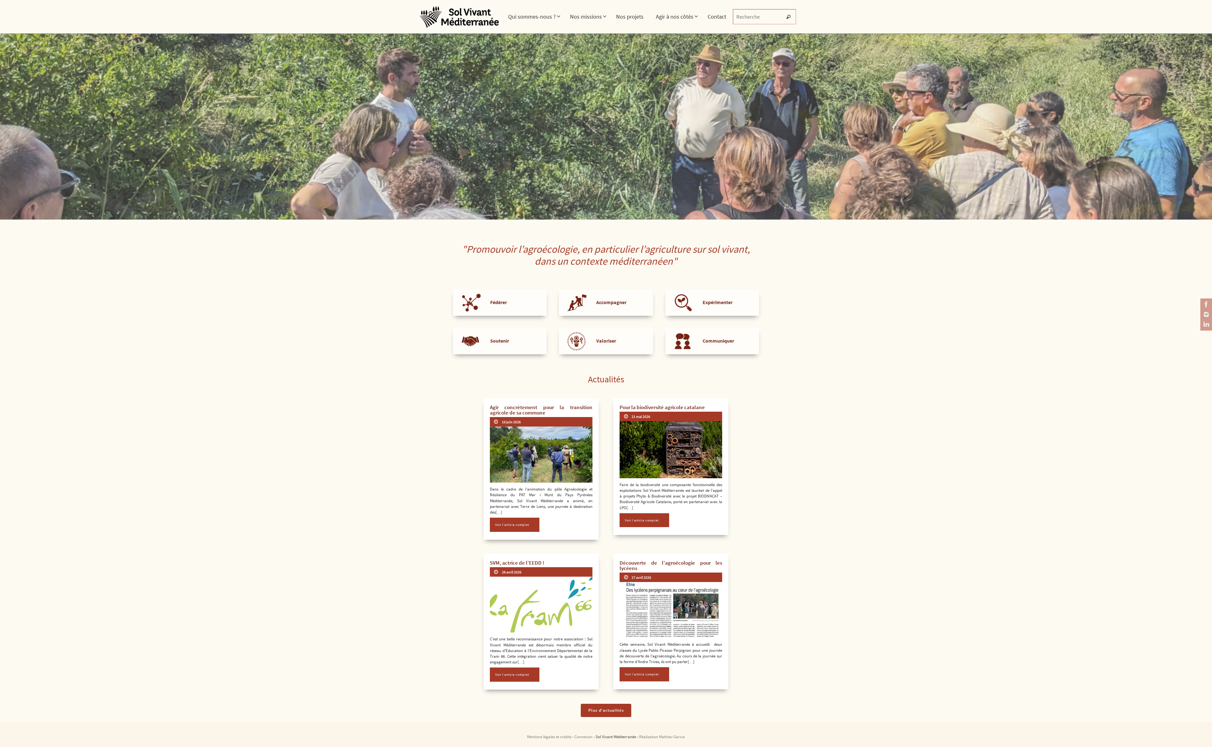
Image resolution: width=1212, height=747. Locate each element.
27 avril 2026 (641, 577)
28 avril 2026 (511, 572)
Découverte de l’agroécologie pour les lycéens (671, 565)
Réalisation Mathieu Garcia (662, 736)
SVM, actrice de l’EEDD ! (517, 562)
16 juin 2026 (511, 422)
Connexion (583, 736)
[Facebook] (1205, 304)
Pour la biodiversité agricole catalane (662, 407)
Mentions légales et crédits (549, 736)
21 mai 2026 (641, 416)
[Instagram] (1205, 315)
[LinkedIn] (1205, 325)
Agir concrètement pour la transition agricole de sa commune (541, 410)
